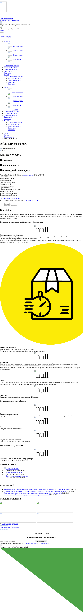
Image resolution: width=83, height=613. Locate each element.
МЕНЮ (6, 75)
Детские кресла (17, 55)
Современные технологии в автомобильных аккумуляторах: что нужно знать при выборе (35, 491)
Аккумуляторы (17, 46)
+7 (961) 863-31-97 (32, 200)
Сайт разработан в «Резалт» (9, 527)
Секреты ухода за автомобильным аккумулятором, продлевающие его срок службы (33, 493)
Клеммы (15, 64)
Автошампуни (17, 50)
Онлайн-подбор (5, 36)
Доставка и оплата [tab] (10, 206)
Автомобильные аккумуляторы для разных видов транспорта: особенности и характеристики (36, 489)
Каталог (7, 41)
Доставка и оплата (10, 67)
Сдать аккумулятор (10, 69)
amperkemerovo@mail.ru (13, 472)
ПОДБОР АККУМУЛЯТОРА (10, 199)
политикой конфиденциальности (37, 543)
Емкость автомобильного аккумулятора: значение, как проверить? (27, 495)
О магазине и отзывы (11, 66)
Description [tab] (7, 204)
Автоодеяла (16, 59)
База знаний (8, 71)
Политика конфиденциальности (16, 476)
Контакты (7, 73)
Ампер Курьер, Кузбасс (10, 524)
